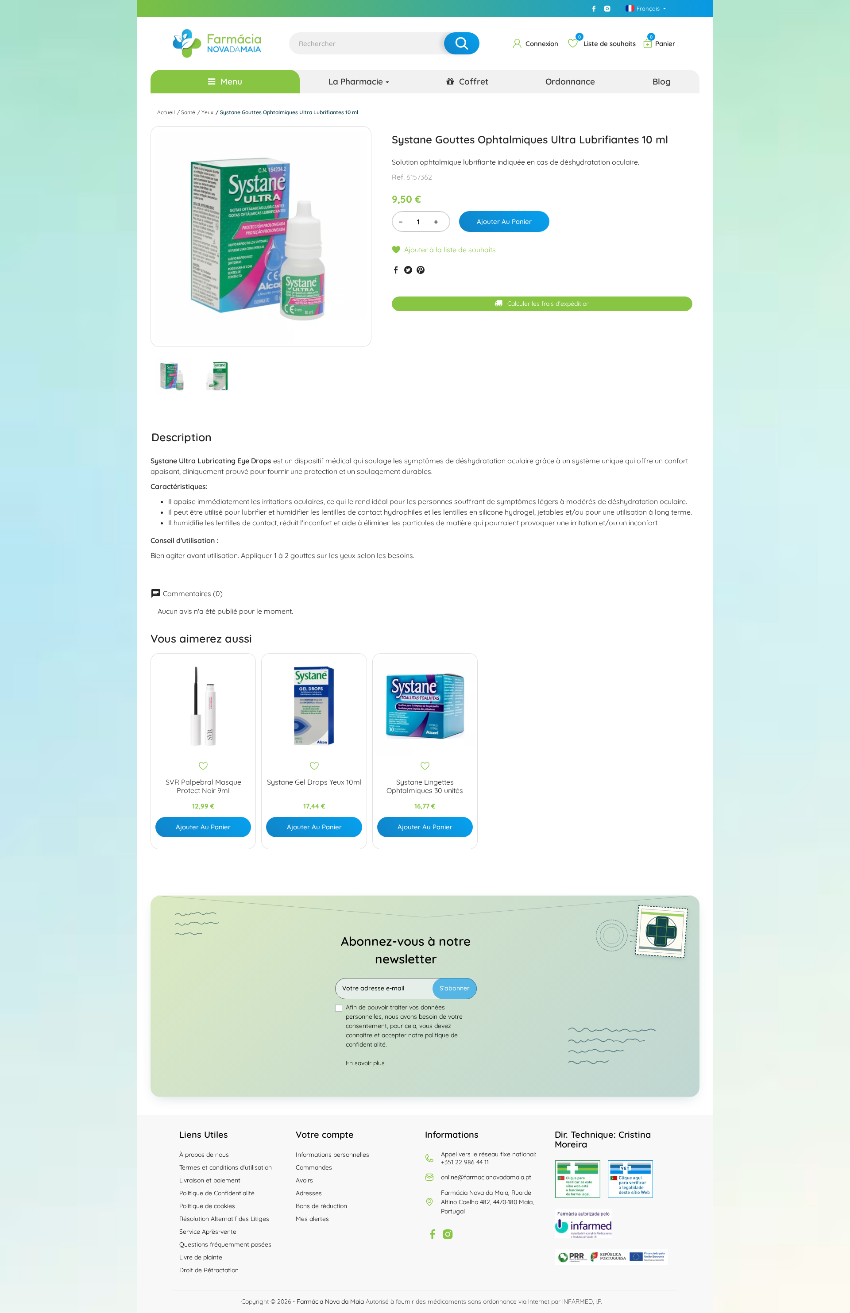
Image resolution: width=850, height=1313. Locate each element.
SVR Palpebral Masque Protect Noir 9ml (203, 786)
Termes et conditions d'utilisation (225, 1167)
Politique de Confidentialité (217, 1193)
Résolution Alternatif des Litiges (224, 1219)
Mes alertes (312, 1219)
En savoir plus (365, 1063)
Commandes (314, 1167)
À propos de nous (204, 1155)
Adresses (309, 1193)
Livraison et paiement (209, 1180)
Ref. (398, 177)
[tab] (181, 436)
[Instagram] (607, 8)
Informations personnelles (332, 1155)
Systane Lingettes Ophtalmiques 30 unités (424, 786)
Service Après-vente (207, 1232)
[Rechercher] (461, 43)
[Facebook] (594, 8)
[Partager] (396, 270)
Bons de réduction (321, 1206)
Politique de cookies (207, 1206)
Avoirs (304, 1180)
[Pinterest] (421, 270)
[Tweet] (408, 270)
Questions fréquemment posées (225, 1244)
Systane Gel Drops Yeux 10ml (314, 782)
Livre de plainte (200, 1257)
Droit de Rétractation (209, 1270)
